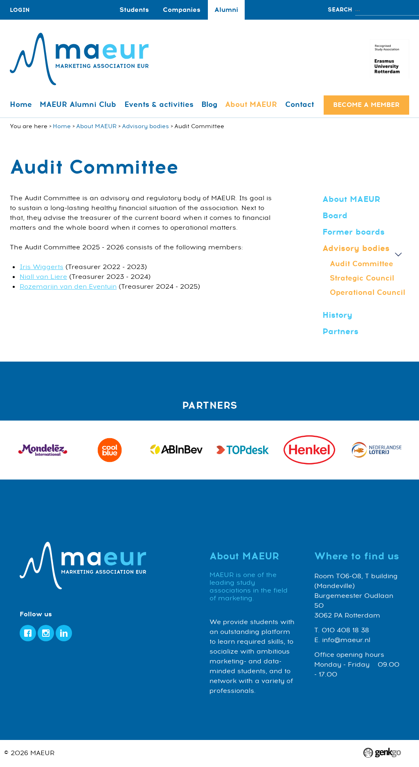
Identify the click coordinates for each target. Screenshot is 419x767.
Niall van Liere (43, 276)
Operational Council (367, 292)
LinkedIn (64, 633)
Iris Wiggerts (41, 267)
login (19, 10)
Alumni (226, 10)
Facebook (28, 633)
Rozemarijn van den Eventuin (68, 286)
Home (21, 104)
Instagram (46, 633)
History (337, 315)
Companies (181, 10)
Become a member (366, 105)
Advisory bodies (145, 126)
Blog (209, 104)
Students (134, 10)
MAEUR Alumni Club (78, 104)
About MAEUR (251, 104)
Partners (340, 331)
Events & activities (159, 104)
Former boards (353, 232)
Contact (299, 104)
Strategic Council (362, 278)
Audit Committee (361, 263)
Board (334, 216)
